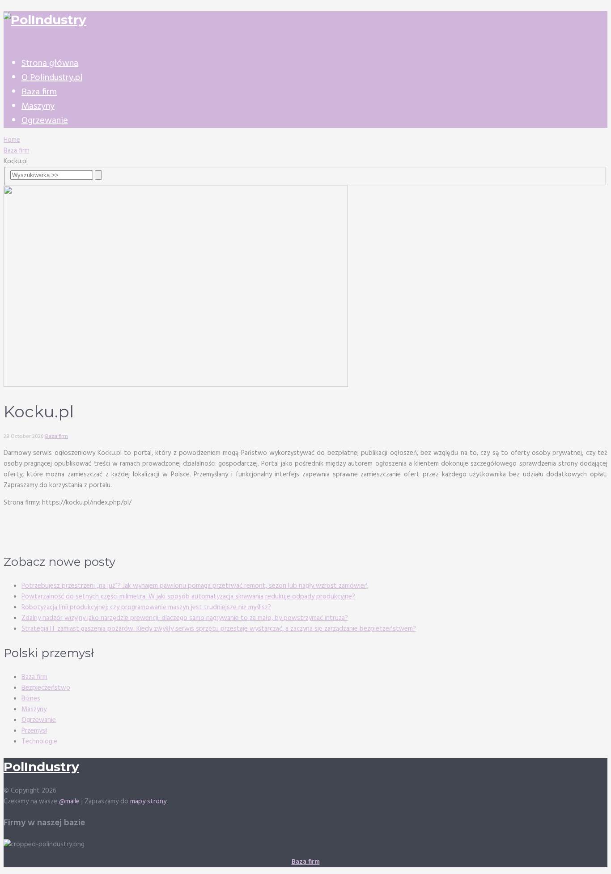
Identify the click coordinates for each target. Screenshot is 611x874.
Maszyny (38, 106)
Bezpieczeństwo (45, 688)
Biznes (30, 698)
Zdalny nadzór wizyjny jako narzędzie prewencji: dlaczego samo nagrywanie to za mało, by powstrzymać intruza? (184, 618)
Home (12, 140)
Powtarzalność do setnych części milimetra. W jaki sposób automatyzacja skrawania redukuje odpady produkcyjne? (188, 596)
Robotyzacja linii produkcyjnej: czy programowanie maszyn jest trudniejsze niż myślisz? (146, 607)
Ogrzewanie (44, 121)
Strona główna (49, 63)
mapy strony (148, 801)
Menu (12, 44)
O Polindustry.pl (51, 78)
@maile (69, 801)
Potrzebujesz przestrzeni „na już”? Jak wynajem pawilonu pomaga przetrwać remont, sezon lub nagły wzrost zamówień (194, 586)
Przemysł (34, 731)
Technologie (39, 741)
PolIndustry (41, 766)
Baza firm (39, 92)
